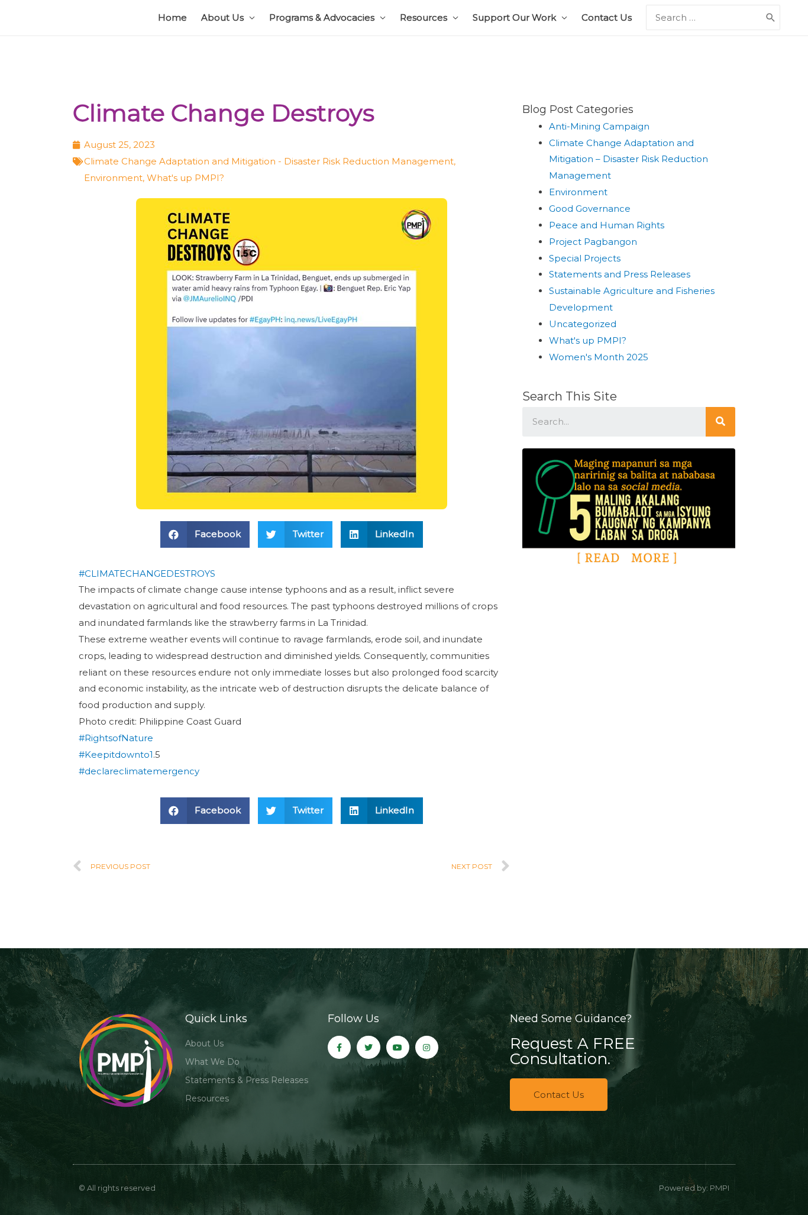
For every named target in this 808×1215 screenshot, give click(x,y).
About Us (222, 17)
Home (172, 17)
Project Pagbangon (593, 241)
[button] (558, 1094)
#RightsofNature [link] (116, 738)
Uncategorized (582, 323)
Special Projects (584, 258)
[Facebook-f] (339, 1047)
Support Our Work (514, 17)
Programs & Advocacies (321, 17)
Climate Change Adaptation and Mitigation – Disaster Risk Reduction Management (628, 159)
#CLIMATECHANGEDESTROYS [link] (147, 573)
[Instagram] (426, 1047)
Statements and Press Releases (619, 274)
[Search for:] (704, 17)
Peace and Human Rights (606, 225)
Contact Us (606, 17)
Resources (423, 17)
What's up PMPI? (185, 177)
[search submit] (771, 17)
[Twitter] (368, 1047)
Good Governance (590, 208)
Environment (113, 177)
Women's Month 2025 (598, 357)
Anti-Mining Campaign (599, 126)
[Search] (720, 422)
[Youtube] (397, 1047)
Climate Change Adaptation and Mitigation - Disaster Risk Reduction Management (269, 161)
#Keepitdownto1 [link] (116, 754)
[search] (704, 17)
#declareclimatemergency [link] (139, 771)
